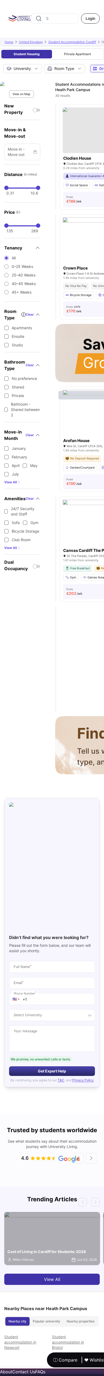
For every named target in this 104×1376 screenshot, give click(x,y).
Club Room (21, 539)
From (74, 199)
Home (9, 42)
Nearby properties (80, 1321)
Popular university (46, 1321)
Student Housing (27, 54)
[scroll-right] (91, 1158)
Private (18, 395)
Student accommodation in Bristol (68, 1342)
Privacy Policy (83, 1080)
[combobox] (55, 18)
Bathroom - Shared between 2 (25, 409)
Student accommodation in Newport (20, 1342)
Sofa (16, 522)
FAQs (40, 1371)
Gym (34, 522)
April (15, 465)
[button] (16, 999)
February (19, 457)
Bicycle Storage (25, 531)
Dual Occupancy (16, 565)
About (6, 1371)
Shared (18, 387)
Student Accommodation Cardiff (72, 42)
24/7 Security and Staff (22, 511)
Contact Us (23, 1371)
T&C (61, 1080)
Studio (17, 345)
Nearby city (17, 1321)
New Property (13, 109)
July (15, 474)
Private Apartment (77, 54)
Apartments (22, 328)
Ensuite (18, 336)
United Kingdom (31, 42)
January (19, 448)
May (34, 465)
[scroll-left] (78, 1158)
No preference (24, 378)
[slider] (6, 188)
